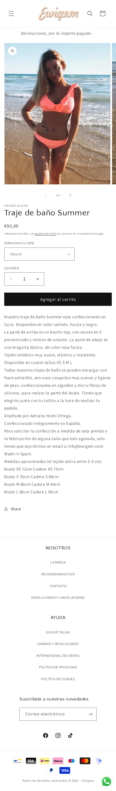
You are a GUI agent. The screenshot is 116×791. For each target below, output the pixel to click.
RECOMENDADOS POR (58, 574)
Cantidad (11, 268)
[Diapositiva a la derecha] (70, 195)
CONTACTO (58, 586)
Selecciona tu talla (19, 242)
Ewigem (88, 781)
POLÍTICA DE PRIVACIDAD (58, 667)
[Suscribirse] (90, 714)
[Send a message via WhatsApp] (106, 781)
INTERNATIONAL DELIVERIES (58, 655)
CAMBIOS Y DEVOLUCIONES (58, 644)
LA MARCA (58, 562)
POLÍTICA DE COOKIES (58, 679)
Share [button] (16, 508)
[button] (11, 13)
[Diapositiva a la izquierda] (45, 195)
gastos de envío (45, 233)
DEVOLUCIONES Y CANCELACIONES (58, 597)
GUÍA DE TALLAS (58, 632)
